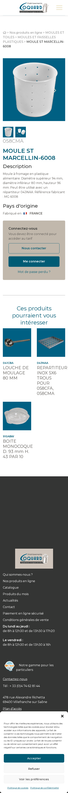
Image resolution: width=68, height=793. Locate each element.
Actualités (10, 600)
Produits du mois (16, 594)
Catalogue (11, 587)
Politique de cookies (17, 787)
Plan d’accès (12, 709)
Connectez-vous (22, 228)
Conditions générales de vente (26, 620)
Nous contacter (34, 248)
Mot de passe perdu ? (34, 272)
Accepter (34, 758)
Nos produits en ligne (25, 32)
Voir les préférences (34, 779)
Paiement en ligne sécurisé (23, 613)
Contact (9, 607)
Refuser (34, 769)
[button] (62, 716)
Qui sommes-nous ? (18, 574)
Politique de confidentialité (44, 787)
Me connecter (34, 261)
